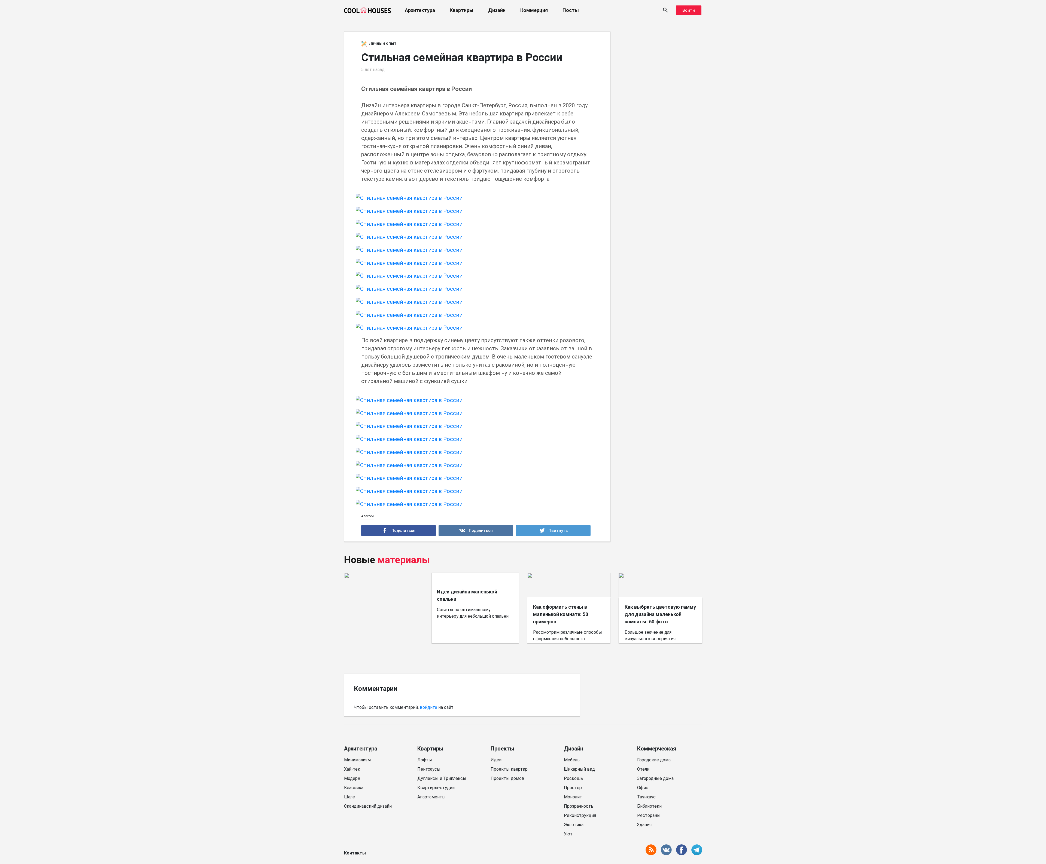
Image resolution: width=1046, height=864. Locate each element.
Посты (570, 10)
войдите (428, 707)
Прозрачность (578, 806)
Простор (573, 787)
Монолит (573, 796)
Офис (642, 787)
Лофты (424, 759)
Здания (644, 824)
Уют (568, 834)
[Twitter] (553, 530)
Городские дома (654, 759)
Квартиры (461, 10)
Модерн (352, 778)
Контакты (355, 853)
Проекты (502, 748)
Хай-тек (352, 769)
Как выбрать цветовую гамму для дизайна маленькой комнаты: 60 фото (660, 614)
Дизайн (497, 10)
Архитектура (420, 10)
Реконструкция (580, 815)
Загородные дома (655, 778)
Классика (353, 787)
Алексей (367, 516)
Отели (643, 769)
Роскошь (573, 778)
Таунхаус (646, 796)
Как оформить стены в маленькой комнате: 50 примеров (560, 614)
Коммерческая (656, 748)
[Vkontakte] (476, 530)
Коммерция (534, 10)
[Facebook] (398, 530)
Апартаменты (431, 796)
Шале (349, 796)
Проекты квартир (509, 769)
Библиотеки (649, 806)
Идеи (496, 759)
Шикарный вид (579, 769)
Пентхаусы (428, 769)
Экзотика (573, 824)
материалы (404, 560)
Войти (688, 10)
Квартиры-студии (436, 787)
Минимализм (357, 759)
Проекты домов (507, 778)
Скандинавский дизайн (368, 806)
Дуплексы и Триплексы (441, 778)
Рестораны (649, 815)
